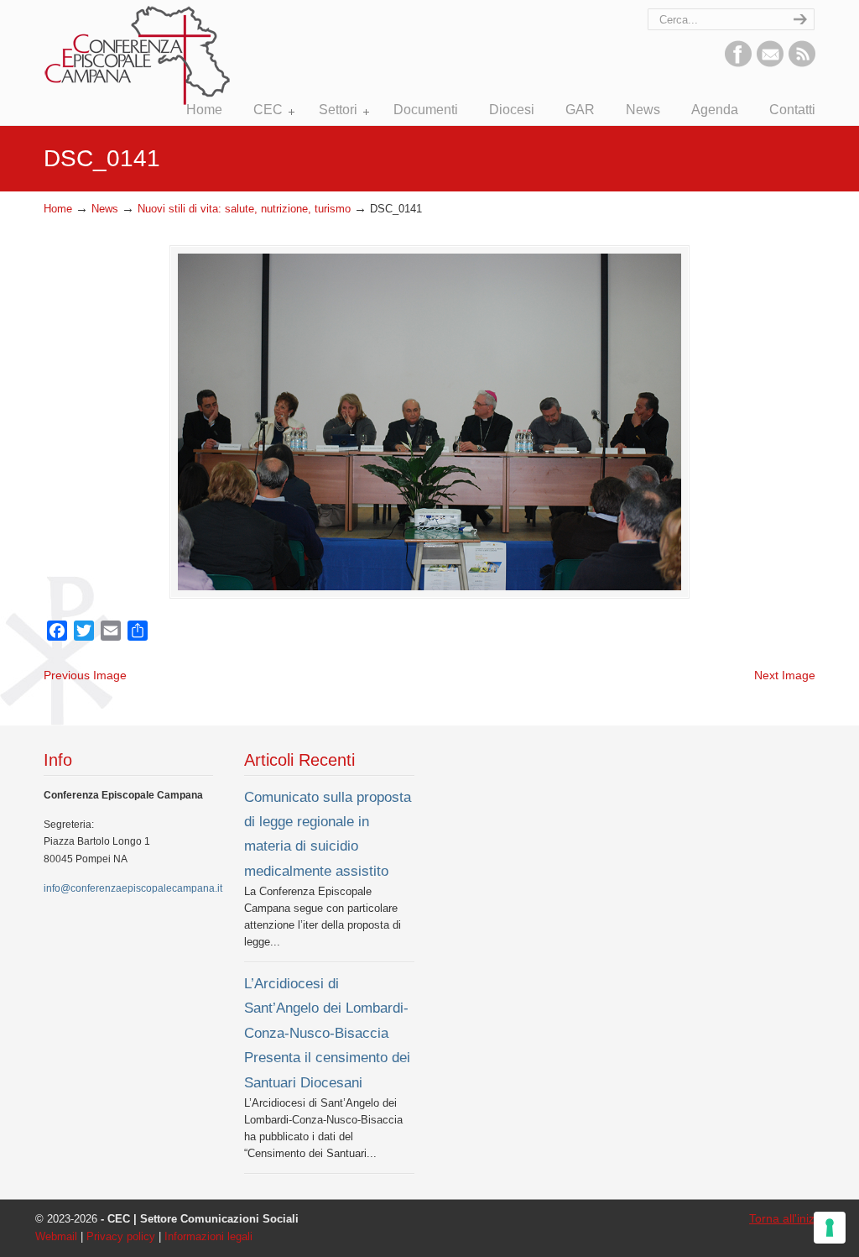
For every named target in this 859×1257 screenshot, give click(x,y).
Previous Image (85, 675)
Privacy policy (120, 1237)
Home (58, 209)
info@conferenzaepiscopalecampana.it (133, 888)
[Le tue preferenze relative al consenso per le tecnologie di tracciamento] (830, 1228)
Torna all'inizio (786, 1218)
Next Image (784, 675)
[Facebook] (738, 63)
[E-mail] (770, 63)
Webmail (56, 1237)
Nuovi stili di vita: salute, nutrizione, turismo (244, 209)
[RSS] (802, 63)
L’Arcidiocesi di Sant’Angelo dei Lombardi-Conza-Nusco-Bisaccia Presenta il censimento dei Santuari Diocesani (327, 1033)
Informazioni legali (208, 1237)
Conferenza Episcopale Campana (138, 55)
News (104, 209)
